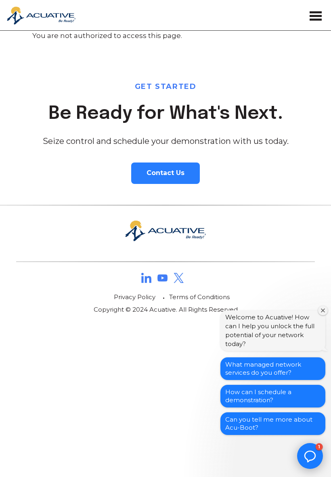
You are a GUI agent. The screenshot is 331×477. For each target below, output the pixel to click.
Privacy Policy (134, 297)
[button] (310, 456)
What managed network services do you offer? (263, 368)
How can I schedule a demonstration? (258, 396)
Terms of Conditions (199, 297)
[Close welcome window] (323, 310)
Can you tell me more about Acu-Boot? (268, 423)
